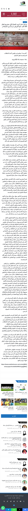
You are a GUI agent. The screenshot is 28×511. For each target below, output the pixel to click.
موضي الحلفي (18, 463)
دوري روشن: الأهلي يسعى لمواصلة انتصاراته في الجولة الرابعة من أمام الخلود (7, 393)
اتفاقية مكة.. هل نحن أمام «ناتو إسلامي (13, 486)
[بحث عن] (4, 9)
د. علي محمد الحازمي (17, 452)
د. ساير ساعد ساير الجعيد (16, 428)
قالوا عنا (13, 497)
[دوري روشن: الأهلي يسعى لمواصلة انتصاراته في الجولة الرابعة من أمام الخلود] (7, 387)
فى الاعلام (18, 497)
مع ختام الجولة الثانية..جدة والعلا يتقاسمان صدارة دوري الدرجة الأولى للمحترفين (21, 408)
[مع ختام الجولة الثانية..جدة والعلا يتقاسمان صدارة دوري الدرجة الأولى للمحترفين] (21, 402)
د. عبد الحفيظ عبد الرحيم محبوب (15, 471)
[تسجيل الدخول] (9, 9)
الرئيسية (24, 19)
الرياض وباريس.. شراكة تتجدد (15, 474)
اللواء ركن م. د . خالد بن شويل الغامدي (14, 440)
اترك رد (14, 416)
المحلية (20, 19)
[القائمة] (1, 9)
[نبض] (14, 505)
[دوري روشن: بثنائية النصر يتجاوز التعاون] (7, 402)
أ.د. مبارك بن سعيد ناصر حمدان (15, 482)
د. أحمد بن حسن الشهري (16, 446)
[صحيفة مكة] (23, 3)
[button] (3, 508)
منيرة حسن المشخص (17, 488)
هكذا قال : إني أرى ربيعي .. (15, 431)
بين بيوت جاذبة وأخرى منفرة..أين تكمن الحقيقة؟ (11, 480)
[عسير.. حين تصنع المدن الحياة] (21, 387)
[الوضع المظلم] (6, 9)
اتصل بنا (9, 497)
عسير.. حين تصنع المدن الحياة (21, 392)
